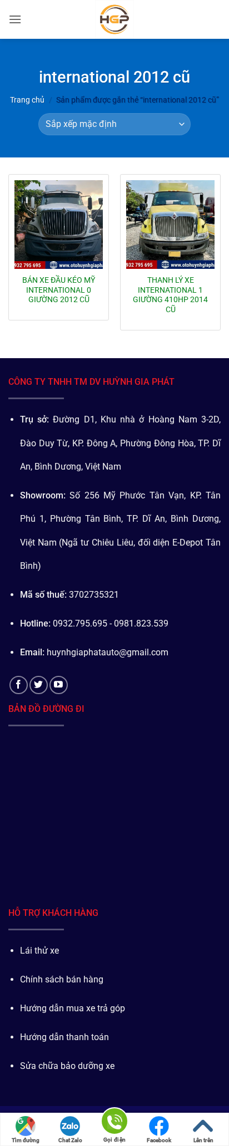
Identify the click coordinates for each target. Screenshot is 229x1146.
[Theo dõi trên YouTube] (58, 685)
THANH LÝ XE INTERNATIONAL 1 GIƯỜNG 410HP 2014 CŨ (170, 295)
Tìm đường (25, 1140)
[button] (15, 19)
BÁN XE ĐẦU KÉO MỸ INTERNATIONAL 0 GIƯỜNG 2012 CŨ (58, 290)
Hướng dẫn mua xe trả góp (72, 1008)
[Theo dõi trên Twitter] (38, 685)
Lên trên (203, 1140)
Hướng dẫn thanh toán (64, 1037)
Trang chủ (27, 99)
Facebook (159, 1140)
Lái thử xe (39, 950)
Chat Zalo (70, 1140)
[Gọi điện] (114, 1123)
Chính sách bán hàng (61, 979)
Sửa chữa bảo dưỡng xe (67, 1066)
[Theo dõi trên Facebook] (18, 685)
